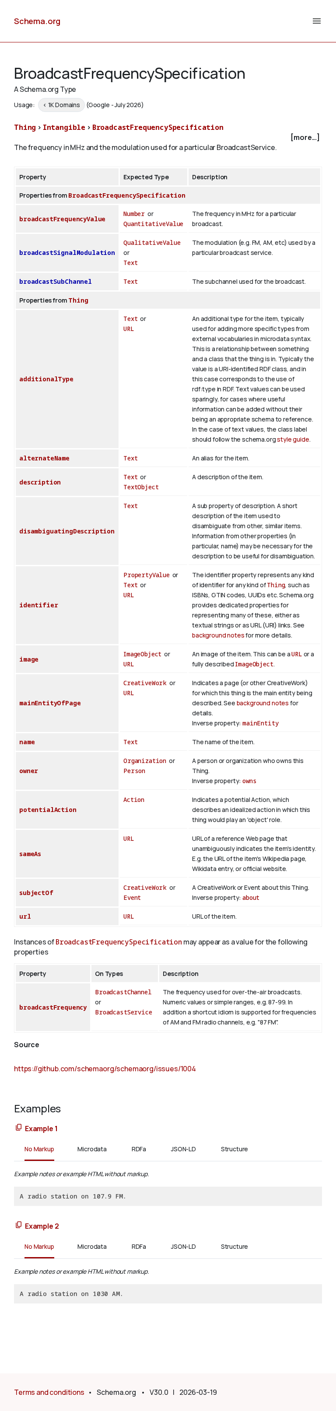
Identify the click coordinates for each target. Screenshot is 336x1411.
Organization (144, 760)
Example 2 (42, 1226)
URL (128, 328)
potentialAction (48, 809)
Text (130, 262)
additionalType (46, 379)
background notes (218, 635)
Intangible (64, 127)
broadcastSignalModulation (67, 252)
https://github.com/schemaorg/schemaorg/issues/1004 (105, 1068)
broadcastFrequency (53, 1007)
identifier (38, 605)
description (40, 482)
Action (133, 799)
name (27, 742)
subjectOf (36, 892)
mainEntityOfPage (49, 703)
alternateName (44, 458)
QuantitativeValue (153, 223)
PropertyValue (146, 575)
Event (132, 897)
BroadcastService (123, 1012)
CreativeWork (145, 683)
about (250, 897)
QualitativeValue (151, 242)
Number (134, 213)
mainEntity (260, 723)
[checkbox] (168, 137)
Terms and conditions (49, 1392)
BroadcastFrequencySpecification (158, 127)
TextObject (140, 487)
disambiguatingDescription (67, 531)
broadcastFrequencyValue (62, 219)
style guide (293, 439)
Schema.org (37, 21)
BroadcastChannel (123, 992)
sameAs (30, 854)
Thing (25, 127)
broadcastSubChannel (55, 281)
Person (134, 770)
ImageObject (142, 654)
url (25, 916)
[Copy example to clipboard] (19, 1127)
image (28, 659)
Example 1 (41, 1128)
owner (28, 770)
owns (249, 781)
